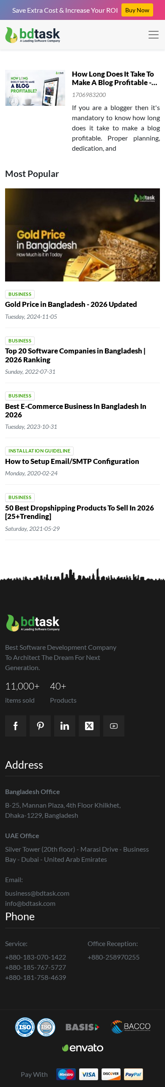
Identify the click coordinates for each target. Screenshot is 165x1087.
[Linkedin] (64, 726)
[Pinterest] (40, 726)
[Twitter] (89, 726)
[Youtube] (113, 726)
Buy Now (137, 10)
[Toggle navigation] (153, 34)
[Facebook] (15, 726)
